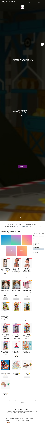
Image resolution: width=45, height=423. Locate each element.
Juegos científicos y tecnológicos (31, 224)
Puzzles (38, 222)
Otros (28, 228)
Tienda (3, 1)
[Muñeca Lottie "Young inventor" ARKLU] (27, 328)
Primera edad (28, 222)
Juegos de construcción (19, 224)
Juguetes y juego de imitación (9, 226)
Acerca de (8, 1)
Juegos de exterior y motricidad (35, 226)
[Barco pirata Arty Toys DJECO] (5, 365)
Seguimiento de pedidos (22, 402)
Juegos (34, 222)
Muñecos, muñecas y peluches (22, 226)
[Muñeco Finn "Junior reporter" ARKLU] (27, 306)
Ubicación (13, 1)
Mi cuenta (15, 401)
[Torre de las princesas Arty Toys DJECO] (27, 345)
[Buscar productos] (42, 44)
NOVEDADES (7, 222)
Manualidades (10, 224)
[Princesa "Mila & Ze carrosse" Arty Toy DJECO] (5, 384)
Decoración (23, 228)
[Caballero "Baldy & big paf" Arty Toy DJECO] (27, 365)
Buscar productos (9, 401)
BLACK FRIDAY (21, 222)
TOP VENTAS (14, 222)
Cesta (36, 401)
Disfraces (17, 228)
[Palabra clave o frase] (33, 248)
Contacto (3, 2)
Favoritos (29, 401)
